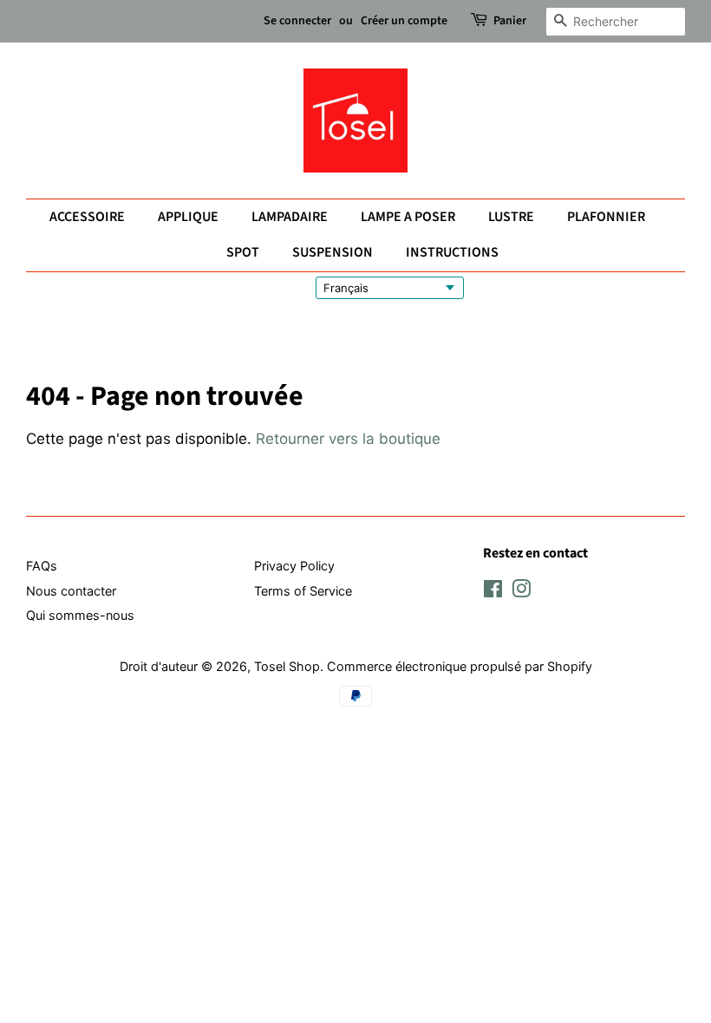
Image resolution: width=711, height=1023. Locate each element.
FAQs (41, 565)
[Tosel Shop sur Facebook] (493, 591)
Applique (188, 216)
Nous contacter (71, 590)
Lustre (511, 216)
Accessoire (87, 216)
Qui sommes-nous (80, 615)
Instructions (452, 252)
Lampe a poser (408, 216)
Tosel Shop (287, 666)
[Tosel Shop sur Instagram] (521, 591)
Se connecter (297, 20)
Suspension (332, 252)
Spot (242, 252)
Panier (509, 20)
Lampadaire (289, 216)
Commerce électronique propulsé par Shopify (459, 666)
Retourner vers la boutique (348, 438)
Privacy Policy (294, 565)
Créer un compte (404, 20)
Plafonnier (606, 216)
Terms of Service (303, 590)
